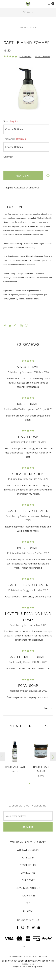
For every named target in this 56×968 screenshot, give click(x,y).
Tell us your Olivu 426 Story (28, 842)
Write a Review (42, 56)
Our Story (28, 880)
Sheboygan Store (30, 12)
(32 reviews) (26, 56)
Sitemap (28, 910)
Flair (23, 967)
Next (47, 708)
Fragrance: (14, 139)
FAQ (28, 903)
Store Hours (28, 865)
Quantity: (8, 156)
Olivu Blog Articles (28, 888)
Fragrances (28, 895)
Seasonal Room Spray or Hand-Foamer (44, 771)
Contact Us (28, 872)
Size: (11, 121)
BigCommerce (38, 967)
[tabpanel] (18, 759)
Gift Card (28, 857)
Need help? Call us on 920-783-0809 (28, 956)
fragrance (15, 226)
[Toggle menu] (4, 4)
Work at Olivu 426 (28, 850)
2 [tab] (29, 783)
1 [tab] (26, 783)
